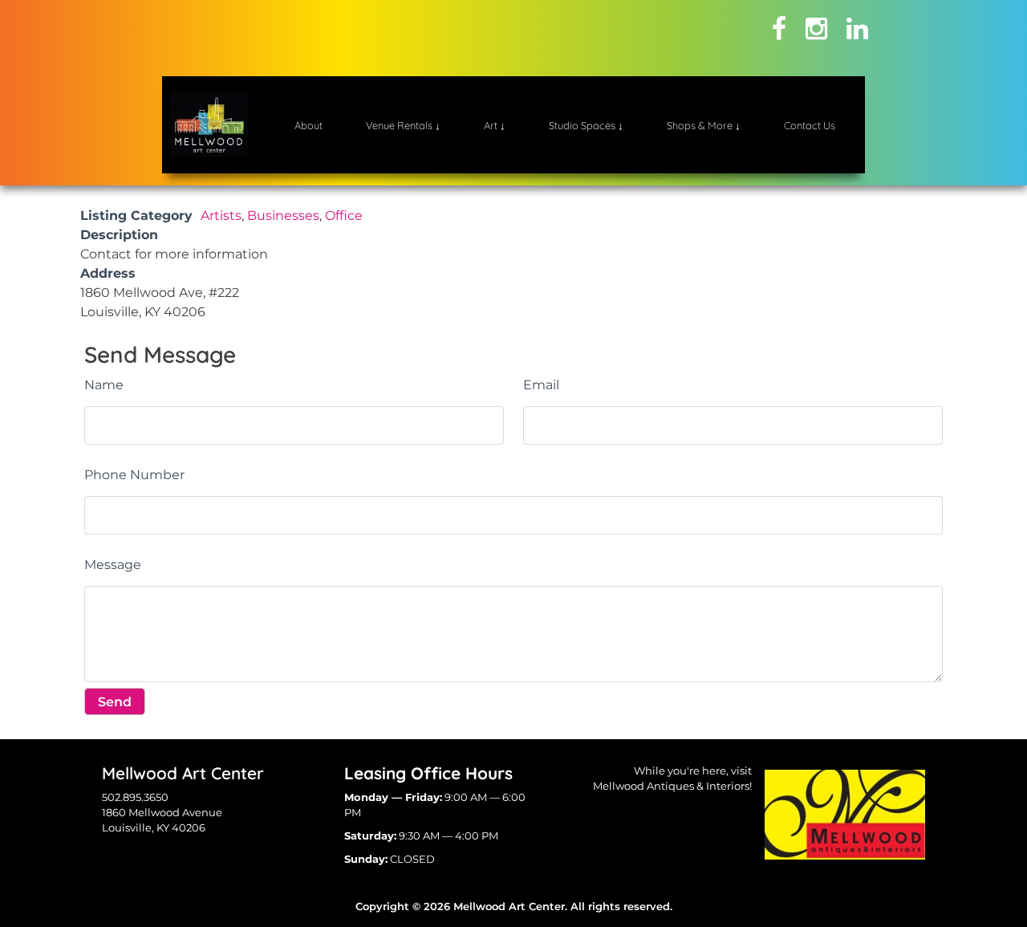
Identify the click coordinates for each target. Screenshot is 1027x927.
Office (344, 215)
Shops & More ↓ (704, 125)
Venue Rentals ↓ (403, 125)
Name (104, 384)
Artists (221, 215)
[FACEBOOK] (779, 29)
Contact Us (809, 125)
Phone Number (134, 474)
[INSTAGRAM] (816, 29)
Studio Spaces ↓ (586, 125)
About (308, 125)
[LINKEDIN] (857, 29)
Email (541, 384)
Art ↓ (494, 125)
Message (112, 564)
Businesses (283, 215)
